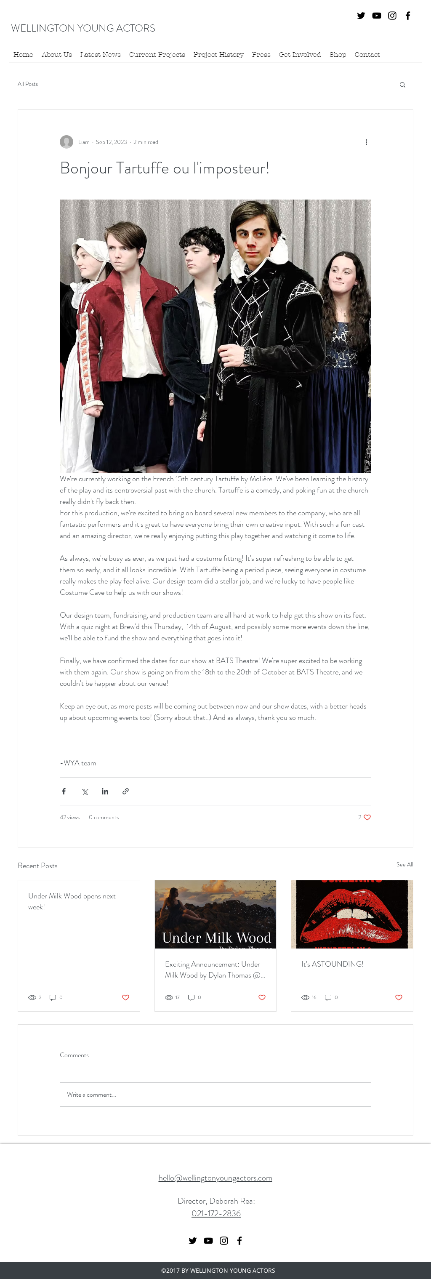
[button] (403, 84)
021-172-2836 (216, 1213)
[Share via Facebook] (64, 791)
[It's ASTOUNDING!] (352, 914)
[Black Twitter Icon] (361, 15)
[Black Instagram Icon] (392, 15)
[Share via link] (126, 791)
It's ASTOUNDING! (332, 964)
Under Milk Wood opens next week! (72, 901)
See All (404, 864)
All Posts (28, 84)
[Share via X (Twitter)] (84, 791)
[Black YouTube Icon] (376, 15)
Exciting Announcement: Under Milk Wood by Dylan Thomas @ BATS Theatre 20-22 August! (213, 970)
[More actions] (366, 142)
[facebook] (407, 15)
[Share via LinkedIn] (105, 791)
